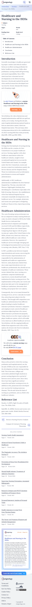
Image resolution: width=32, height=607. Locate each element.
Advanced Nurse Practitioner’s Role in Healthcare (14, 444)
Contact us (5, 595)
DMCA (4, 601)
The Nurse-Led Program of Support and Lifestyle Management (14, 521)
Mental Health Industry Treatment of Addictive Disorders (13, 473)
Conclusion (8, 50)
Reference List (9, 53)
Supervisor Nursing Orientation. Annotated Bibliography (15, 482)
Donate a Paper (6, 604)
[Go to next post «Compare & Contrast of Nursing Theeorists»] (16, 425)
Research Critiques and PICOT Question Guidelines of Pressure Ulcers (14, 492)
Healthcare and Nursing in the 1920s (16, 44)
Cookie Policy (6, 592)
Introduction (9, 41)
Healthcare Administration (13, 47)
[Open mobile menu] (29, 2)
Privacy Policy (6, 598)
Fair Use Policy (6, 589)
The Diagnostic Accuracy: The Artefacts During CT (14, 453)
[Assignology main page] (7, 2)
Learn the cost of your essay (12, 573)
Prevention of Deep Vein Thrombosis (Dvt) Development (15, 463)
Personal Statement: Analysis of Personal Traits (14, 501)
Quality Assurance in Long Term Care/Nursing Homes (12, 511)
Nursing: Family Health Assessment (13, 435)
